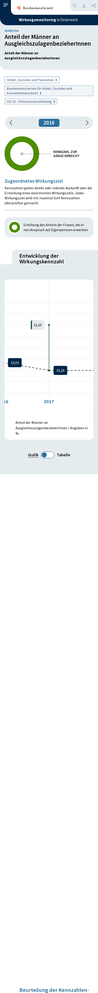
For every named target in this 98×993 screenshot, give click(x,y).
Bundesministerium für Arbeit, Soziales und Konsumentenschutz (39, 90)
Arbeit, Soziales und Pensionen (30, 80)
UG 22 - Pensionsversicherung (29, 101)
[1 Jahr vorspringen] (85, 122)
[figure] (49, 347)
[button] (5, 5)
